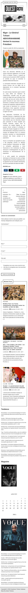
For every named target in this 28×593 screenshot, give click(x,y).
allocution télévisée (12, 176)
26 (10, 508)
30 (25, 508)
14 (17, 503)
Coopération (6, 341)
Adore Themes (10, 591)
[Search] (24, 25)
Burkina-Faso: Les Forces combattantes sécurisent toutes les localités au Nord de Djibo (14, 305)
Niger (4, 182)
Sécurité (5, 342)
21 (17, 505)
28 (17, 508)
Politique (10, 174)
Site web (3, 258)
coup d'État (17, 178)
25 (6, 508)
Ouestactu (13, 589)
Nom (2, 244)
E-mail (3, 251)
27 (14, 508)
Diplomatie (13, 341)
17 (3, 505)
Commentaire (5, 224)
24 (3, 508)
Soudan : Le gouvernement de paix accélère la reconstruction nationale (14, 386)
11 (6, 503)
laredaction (21, 48)
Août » (14, 514)
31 (3, 510)
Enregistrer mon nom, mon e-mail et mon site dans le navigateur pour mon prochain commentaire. (14, 267)
